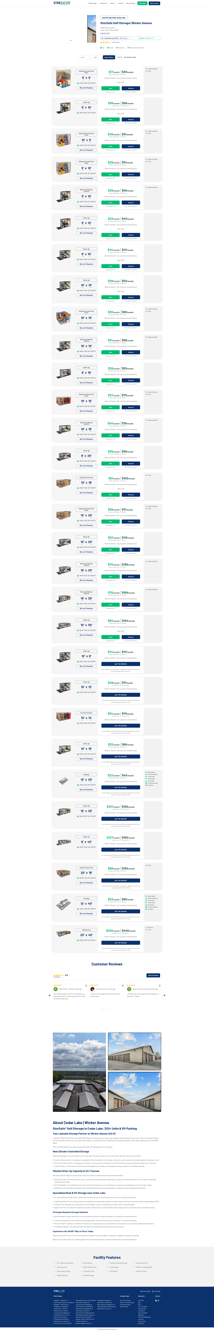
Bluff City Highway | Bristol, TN (83, 1323)
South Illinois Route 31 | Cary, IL (62, 1315)
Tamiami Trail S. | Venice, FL (61, 1308)
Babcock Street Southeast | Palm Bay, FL (64, 1302)
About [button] (113, 3)
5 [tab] (111, 1009)
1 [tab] (101, 1009)
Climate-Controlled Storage (127, 1302)
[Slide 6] (80, 40)
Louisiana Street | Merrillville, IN (84, 1304)
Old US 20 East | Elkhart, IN (82, 1302)
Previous (49, 995)
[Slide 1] (65, 40)
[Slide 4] (74, 40)
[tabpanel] (70, 995)
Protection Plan (142, 1308)
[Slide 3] (71, 40)
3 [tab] (106, 1009)
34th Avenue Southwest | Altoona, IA (85, 1315)
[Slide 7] (83, 40)
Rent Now (142, 3)
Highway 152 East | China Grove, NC (85, 1319)
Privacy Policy (113, 1329)
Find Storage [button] (93, 3)
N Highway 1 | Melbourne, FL (61, 1300)
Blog (139, 1302)
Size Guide (141, 1300)
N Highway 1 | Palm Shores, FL (61, 1304)
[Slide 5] (77, 40)
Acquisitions (141, 1315)
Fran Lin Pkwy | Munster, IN (83, 1311)
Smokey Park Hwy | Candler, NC (84, 1317)
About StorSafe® (142, 1313)
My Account (154, 3)
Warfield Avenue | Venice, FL (61, 1311)
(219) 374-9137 (105, 33)
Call (102, 48)
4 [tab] (108, 1009)
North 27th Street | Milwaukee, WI (106, 1304)
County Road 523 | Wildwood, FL (62, 1313)
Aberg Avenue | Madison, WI (104, 1302)
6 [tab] (113, 1009)
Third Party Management (144, 1317)
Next (164, 995)
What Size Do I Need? (136, 48)
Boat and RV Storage (125, 1300)
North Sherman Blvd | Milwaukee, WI (106, 1306)
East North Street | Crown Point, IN (62, 1323)
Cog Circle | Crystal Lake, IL (60, 1317)
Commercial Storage (125, 1304)
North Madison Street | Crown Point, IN (86, 1300)
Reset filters (109, 57)
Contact (120, 3)
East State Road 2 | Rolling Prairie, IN (85, 1313)
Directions (121, 48)
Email (111, 48)
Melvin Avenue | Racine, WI (104, 1308)
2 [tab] (103, 1009)
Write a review (153, 975)
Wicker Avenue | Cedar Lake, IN (62, 1321)
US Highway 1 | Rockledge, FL (61, 1306)
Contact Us (141, 1319)
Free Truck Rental (142, 1306)
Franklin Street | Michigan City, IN (84, 1308)
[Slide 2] (68, 40)
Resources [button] (103, 3)
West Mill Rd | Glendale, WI (104, 1300)
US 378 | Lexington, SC (81, 1321)
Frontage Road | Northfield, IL (61, 1319)
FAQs (139, 1304)
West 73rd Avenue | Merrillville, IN (84, 1306)
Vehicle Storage (124, 1306)
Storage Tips (141, 1311)
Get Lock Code (130, 3)
